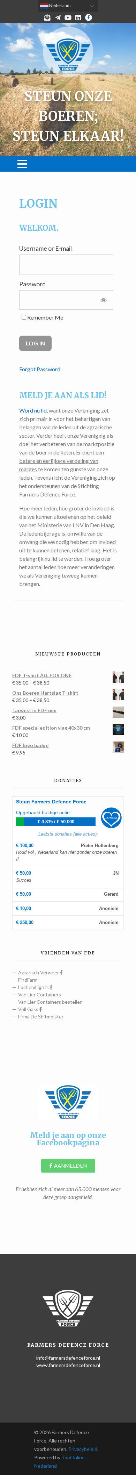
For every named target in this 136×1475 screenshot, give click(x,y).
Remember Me (44, 317)
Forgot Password (39, 369)
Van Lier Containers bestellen (50, 1002)
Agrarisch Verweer (39, 972)
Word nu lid (33, 410)
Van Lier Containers (39, 994)
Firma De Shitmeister (40, 1016)
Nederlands (59, 5)
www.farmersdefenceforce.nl (68, 1365)
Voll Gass (28, 1009)
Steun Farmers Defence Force (51, 801)
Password (32, 284)
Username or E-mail (45, 248)
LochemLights (34, 987)
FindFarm (28, 980)
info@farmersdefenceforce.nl (68, 1358)
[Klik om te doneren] (111, 817)
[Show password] (103, 300)
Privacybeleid (82, 1449)
